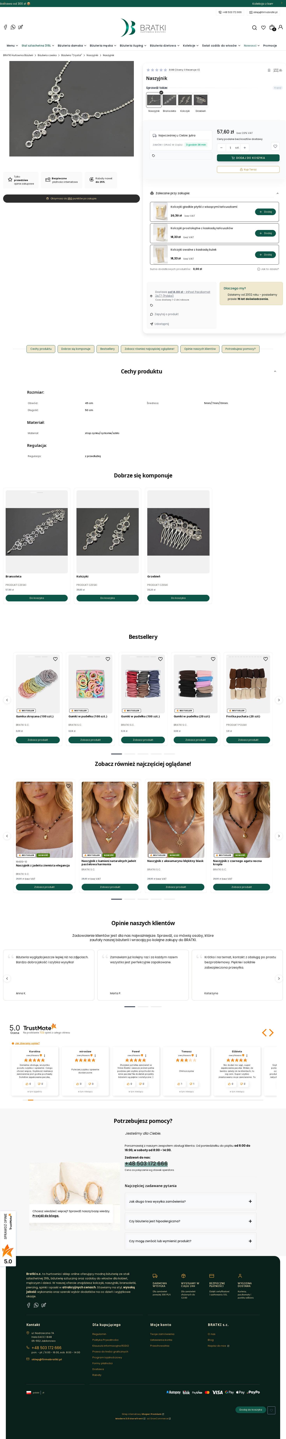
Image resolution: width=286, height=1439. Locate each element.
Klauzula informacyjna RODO (110, 1346)
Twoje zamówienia (162, 1334)
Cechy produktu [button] (41, 349)
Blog (210, 1340)
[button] (254, 27)
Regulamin (99, 1334)
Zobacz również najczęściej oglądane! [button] (149, 349)
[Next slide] (279, 978)
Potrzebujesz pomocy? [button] (240, 349)
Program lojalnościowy (107, 1357)
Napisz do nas (217, 1346)
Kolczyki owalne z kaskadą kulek (194, 250)
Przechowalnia (159, 1346)
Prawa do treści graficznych (110, 1351)
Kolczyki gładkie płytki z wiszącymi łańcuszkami (204, 207)
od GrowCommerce (157, 1418)
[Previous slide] (7, 978)
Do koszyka (37, 598)
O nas (211, 1334)
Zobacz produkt (38, 740)
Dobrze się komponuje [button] (75, 349)
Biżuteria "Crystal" (71, 55)
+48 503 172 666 (232, 12)
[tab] (116, 899)
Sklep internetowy (141, 1414)
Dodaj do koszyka (250, 158)
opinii (55, 1032)
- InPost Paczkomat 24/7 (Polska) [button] (182, 294)
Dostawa (98, 1369)
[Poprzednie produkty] (7, 700)
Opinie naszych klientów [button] (200, 349)
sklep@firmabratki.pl (265, 12)
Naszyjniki (92, 55)
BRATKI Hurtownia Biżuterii (18, 55)
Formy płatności (102, 1363)
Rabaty (97, 1375)
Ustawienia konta (161, 1340)
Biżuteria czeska (47, 55)
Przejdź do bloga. (45, 1216)
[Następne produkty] (279, 700)
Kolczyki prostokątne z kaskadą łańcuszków (202, 228)
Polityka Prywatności (105, 1340)
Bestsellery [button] (107, 349)
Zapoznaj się (173, 3)
